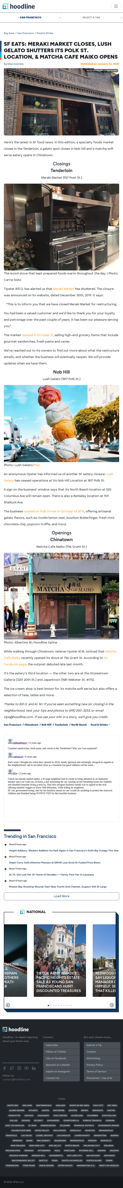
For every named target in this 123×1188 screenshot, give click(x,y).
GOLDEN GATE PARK (21, 1131)
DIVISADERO (53, 1121)
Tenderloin (61, 725)
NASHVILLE (106, 1141)
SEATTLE (43, 1161)
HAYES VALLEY (42, 1131)
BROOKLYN (98, 1111)
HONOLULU (75, 1131)
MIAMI (29, 1141)
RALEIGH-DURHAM (19, 1156)
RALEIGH (114, 1151)
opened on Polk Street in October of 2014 (54, 511)
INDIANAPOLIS (106, 1131)
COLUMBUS (92, 1116)
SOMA (54, 1161)
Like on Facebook (56, 1058)
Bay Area (9, 33)
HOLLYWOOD (59, 1131)
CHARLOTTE (14, 1116)
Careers (91, 1052)
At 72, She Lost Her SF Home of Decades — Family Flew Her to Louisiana (51, 874)
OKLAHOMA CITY (92, 1146)
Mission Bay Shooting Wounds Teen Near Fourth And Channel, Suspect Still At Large (58, 886)
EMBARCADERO (48, 1126)
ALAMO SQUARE (16, 1111)
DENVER (26, 1121)
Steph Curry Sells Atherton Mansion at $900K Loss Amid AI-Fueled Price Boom (54, 862)
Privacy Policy (94, 1065)
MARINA (114, 1136)
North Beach (79, 725)
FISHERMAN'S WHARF (108, 1126)
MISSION (92, 1141)
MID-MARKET (43, 1141)
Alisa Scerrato (14, 64)
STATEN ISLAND (93, 1161)
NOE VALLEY (55, 1146)
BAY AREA (112, 1106)
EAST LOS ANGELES (14, 1126)
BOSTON (73, 1111)
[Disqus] (61, 777)
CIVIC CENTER (60, 1116)
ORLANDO (108, 1146)
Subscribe (52, 1045)
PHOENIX (29, 1151)
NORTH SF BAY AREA (79, 1106)
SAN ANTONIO (93, 1156)
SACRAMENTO (56, 1156)
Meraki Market (63, 289)
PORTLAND (69, 1151)
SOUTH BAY (12, 1106)
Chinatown (31, 725)
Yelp (37, 465)
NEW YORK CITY (37, 1146)
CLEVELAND (77, 1116)
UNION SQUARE (46, 1166)
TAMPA (109, 1161)
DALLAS (13, 1121)
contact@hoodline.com (16, 1079)
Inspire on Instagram (58, 1071)
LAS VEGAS (26, 1136)
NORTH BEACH (72, 1146)
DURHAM (110, 1121)
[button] (8, 1005)
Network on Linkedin (58, 1065)
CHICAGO (29, 1116)
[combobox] (31, 17)
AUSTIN (45, 1111)
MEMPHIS (17, 1141)
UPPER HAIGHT (65, 1166)
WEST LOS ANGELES (109, 1166)
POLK (57, 1151)
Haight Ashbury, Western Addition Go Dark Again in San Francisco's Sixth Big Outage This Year (64, 850)
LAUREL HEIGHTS (44, 1136)
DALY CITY (98, 1106)
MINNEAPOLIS (77, 1141)
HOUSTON (90, 1131)
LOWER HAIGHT (82, 1136)
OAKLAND (60, 1106)
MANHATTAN (100, 1136)
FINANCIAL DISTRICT (84, 1126)
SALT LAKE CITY (74, 1156)
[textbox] (92, 17)
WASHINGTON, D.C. (86, 1166)
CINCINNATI (43, 1116)
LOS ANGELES (63, 1136)
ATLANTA (33, 1111)
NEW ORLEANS (18, 1146)
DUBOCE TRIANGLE (92, 1121)
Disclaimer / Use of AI (99, 1078)
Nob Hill (46, 725)
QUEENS (102, 1151)
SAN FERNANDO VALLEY (23, 1161)
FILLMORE (65, 1126)
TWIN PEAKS (29, 1166)
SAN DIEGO (109, 1156)
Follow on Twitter (56, 1052)
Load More (61, 896)
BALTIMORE (58, 1111)
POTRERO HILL (86, 1151)
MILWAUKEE (60, 1141)
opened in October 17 (37, 335)
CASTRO (111, 1111)
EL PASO (32, 1126)
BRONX (84, 1111)
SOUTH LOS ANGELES (72, 1161)
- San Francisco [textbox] (29, 17)
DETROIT (38, 1121)
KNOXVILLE (11, 1136)
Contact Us (52, 1078)
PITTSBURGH (44, 1151)
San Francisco (25, 33)
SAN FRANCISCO (43, 1106)
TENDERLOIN (12, 1166)
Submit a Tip (94, 1045)
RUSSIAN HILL (38, 1156)
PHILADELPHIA (13, 1151)
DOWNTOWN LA (71, 1121)
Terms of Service (96, 1071)
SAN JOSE (27, 1106)
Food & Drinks (45, 33)
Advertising (93, 1058)
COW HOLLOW (109, 1116)
